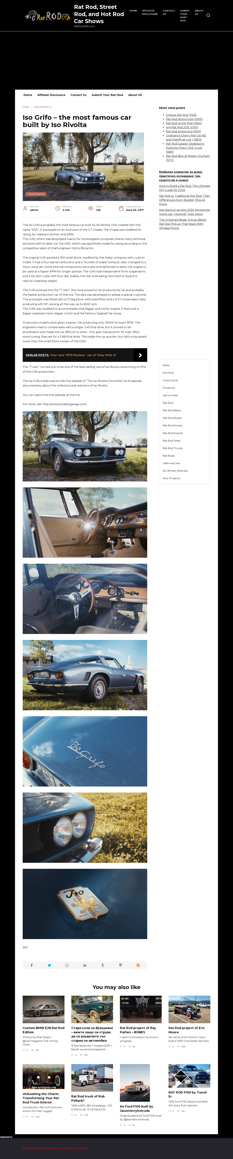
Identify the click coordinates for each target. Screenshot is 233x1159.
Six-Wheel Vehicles (175, 470)
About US (135, 95)
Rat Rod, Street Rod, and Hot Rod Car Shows (99, 14)
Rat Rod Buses (172, 418)
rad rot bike (170, 395)
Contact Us (78, 95)
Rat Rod (168, 402)
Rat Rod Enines (172, 425)
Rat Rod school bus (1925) (183, 131)
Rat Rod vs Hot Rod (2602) (184, 123)
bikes (166, 365)
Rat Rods (168, 455)
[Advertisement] (116, 60)
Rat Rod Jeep (171, 440)
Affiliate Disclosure (51, 95)
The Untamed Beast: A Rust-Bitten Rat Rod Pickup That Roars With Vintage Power (183, 224)
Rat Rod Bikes (172, 410)
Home (133, 10)
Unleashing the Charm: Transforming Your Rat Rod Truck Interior (41, 1098)
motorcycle (170, 380)
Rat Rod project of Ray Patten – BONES (138, 1030)
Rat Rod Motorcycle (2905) (184, 119)
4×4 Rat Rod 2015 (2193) (182, 127)
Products (169, 387)
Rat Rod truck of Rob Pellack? (88, 1098)
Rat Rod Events (173, 433)
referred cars (171, 463)
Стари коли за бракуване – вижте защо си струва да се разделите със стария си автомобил (92, 1034)
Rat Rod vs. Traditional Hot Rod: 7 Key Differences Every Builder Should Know (184, 200)
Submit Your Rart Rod (107, 95)
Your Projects (36, 194)
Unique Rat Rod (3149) (181, 115)
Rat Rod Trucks (173, 448)
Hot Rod (168, 372)
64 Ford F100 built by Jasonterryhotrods (136, 1108)
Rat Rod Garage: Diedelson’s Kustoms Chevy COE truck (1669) (185, 148)
